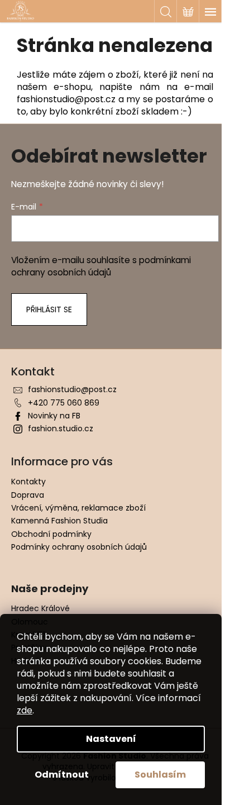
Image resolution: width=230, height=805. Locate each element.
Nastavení (111, 738)
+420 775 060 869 (63, 402)
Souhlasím (160, 774)
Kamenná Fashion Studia (59, 520)
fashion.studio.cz (60, 428)
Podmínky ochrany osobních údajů (79, 546)
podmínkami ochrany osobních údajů (101, 266)
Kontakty (28, 481)
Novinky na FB (54, 415)
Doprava (27, 495)
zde (24, 710)
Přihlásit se (49, 309)
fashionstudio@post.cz (72, 389)
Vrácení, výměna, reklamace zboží (78, 507)
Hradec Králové (40, 608)
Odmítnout (62, 774)
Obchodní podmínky (51, 534)
